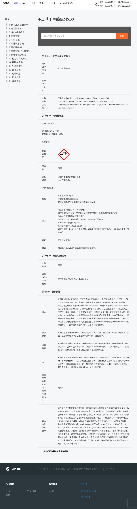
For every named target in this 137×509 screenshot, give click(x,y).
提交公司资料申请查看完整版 (56, 451)
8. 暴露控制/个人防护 (18, 51)
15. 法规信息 (14, 77)
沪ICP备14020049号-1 (107, 469)
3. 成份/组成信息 (16, 32)
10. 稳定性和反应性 (17, 58)
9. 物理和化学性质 (17, 55)
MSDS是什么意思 (88, 491)
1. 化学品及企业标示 (18, 25)
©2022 (26, 468)
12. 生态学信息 (15, 66)
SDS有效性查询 (66, 3)
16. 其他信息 (14, 81)
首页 (16, 3)
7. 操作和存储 (15, 47)
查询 (122, 36)
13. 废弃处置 (14, 70)
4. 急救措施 (14, 36)
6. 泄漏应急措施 (16, 43)
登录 (54, 3)
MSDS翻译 (85, 497)
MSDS (24, 3)
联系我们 (43, 3)
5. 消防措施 (14, 40)
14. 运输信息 (14, 73)
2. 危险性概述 (15, 28)
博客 (33, 3)
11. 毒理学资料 (15, 62)
